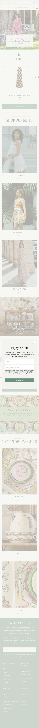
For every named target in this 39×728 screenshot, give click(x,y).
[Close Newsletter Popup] (34, 342)
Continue (19, 380)
